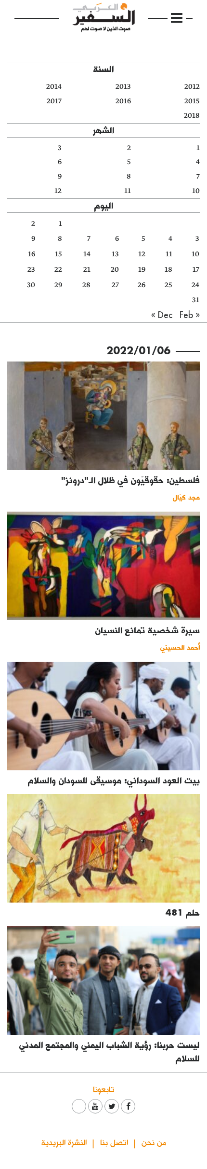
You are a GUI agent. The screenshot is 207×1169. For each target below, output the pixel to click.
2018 (192, 116)
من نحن (154, 1141)
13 (115, 254)
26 (141, 285)
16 (31, 254)
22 (58, 269)
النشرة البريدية (64, 1141)
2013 (123, 87)
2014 (54, 87)
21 (87, 269)
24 (195, 285)
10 (196, 191)
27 (115, 285)
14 (87, 254)
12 (58, 191)
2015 (192, 101)
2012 (192, 87)
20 (115, 269)
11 (127, 191)
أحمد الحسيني (180, 647)
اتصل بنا (114, 1141)
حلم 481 (182, 912)
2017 (54, 101)
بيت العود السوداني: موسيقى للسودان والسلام (114, 780)
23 (31, 269)
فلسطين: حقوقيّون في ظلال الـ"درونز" (130, 480)
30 (31, 285)
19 (141, 269)
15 (58, 254)
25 (168, 285)
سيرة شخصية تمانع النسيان (147, 630)
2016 (123, 101)
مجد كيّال (186, 496)
